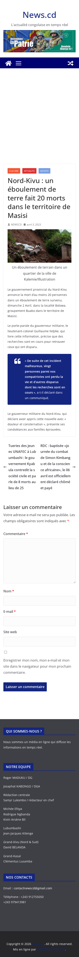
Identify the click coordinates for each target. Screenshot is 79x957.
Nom (8, 591)
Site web (10, 632)
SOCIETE (44, 170)
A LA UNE (14, 170)
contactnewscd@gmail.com (33, 888)
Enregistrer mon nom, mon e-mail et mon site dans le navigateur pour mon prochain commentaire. (37, 666)
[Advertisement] (39, 122)
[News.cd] (8, 63)
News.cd (39, 14)
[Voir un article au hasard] (71, 63)
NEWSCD (16, 224)
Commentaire (15, 533)
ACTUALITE (29, 170)
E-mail (9, 611)
